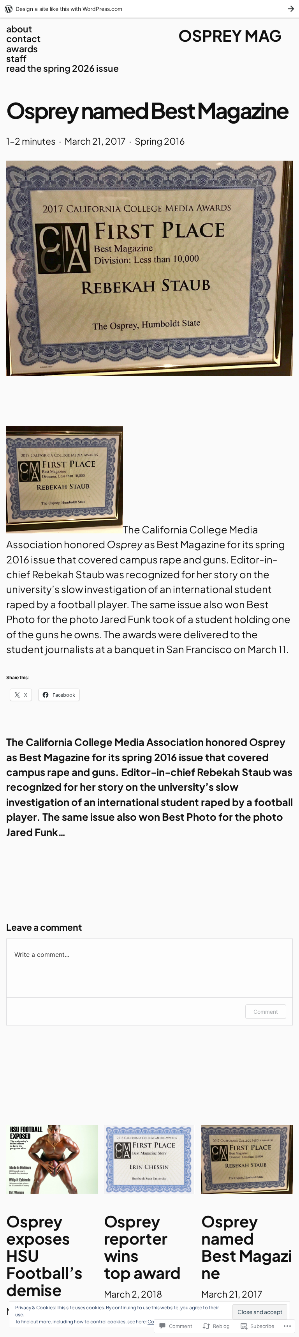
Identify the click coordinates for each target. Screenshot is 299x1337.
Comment (265, 1011)
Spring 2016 (160, 141)
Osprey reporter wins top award (142, 1247)
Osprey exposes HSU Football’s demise (44, 1255)
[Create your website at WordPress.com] (149, 9)
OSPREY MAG (229, 35)
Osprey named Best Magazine (246, 1247)
